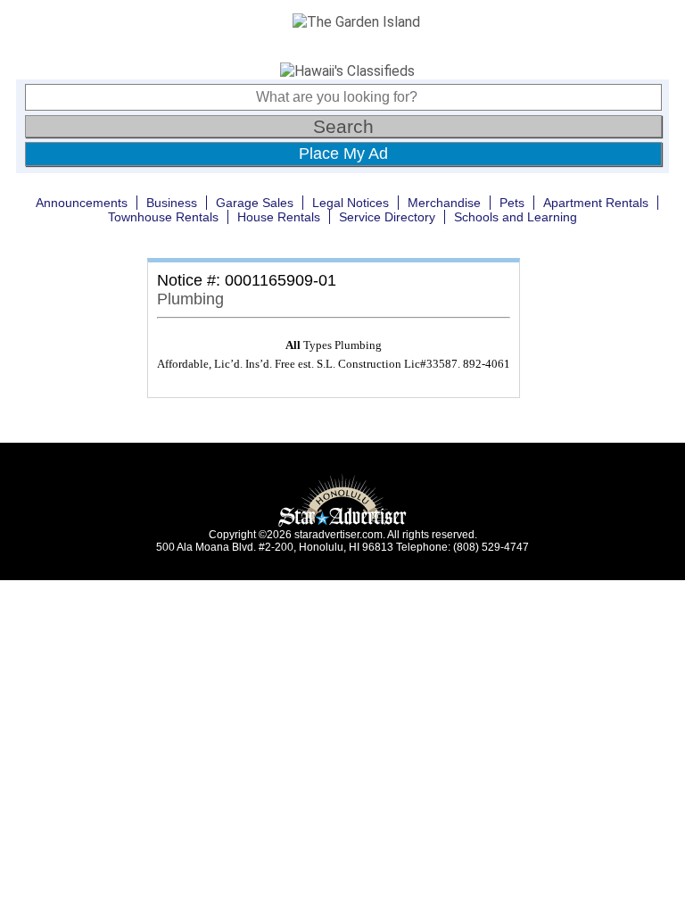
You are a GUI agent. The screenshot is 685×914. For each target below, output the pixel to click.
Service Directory (387, 217)
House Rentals (278, 217)
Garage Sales (254, 202)
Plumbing (190, 299)
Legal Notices (350, 202)
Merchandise (444, 202)
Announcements (82, 202)
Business (171, 202)
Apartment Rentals (595, 202)
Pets (511, 202)
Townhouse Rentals (163, 217)
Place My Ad (343, 153)
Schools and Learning (515, 217)
